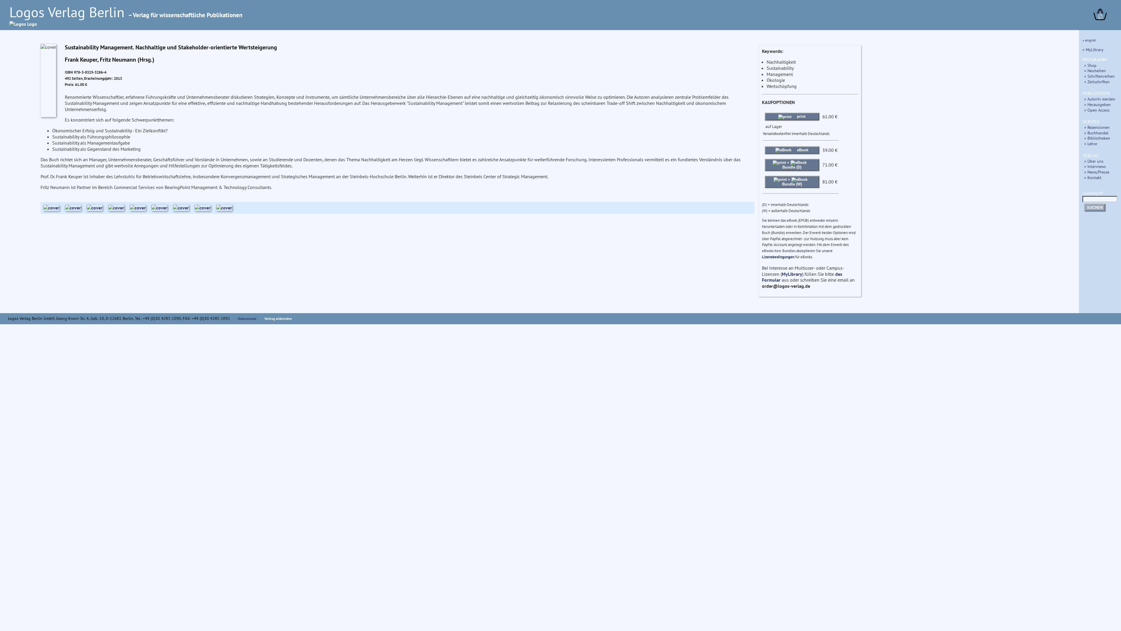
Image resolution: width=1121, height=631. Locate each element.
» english (1089, 40)
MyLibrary (792, 274)
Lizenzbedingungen (778, 256)
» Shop (1090, 65)
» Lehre (1090, 143)
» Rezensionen (1097, 127)
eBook (802, 150)
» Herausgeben (1097, 104)
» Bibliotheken (1097, 138)
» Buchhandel (1096, 133)
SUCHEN (1095, 207)
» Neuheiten (1095, 70)
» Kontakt (1092, 177)
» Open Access (1097, 110)
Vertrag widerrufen (278, 318)
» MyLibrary (1092, 49)
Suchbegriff (1092, 193)
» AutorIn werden (1099, 99)
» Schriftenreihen (1099, 76)
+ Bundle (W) (792, 181)
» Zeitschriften (1097, 81)
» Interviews (1095, 166)
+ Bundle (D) (791, 164)
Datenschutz (247, 318)
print (800, 116)
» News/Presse (1096, 172)
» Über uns (1093, 161)
